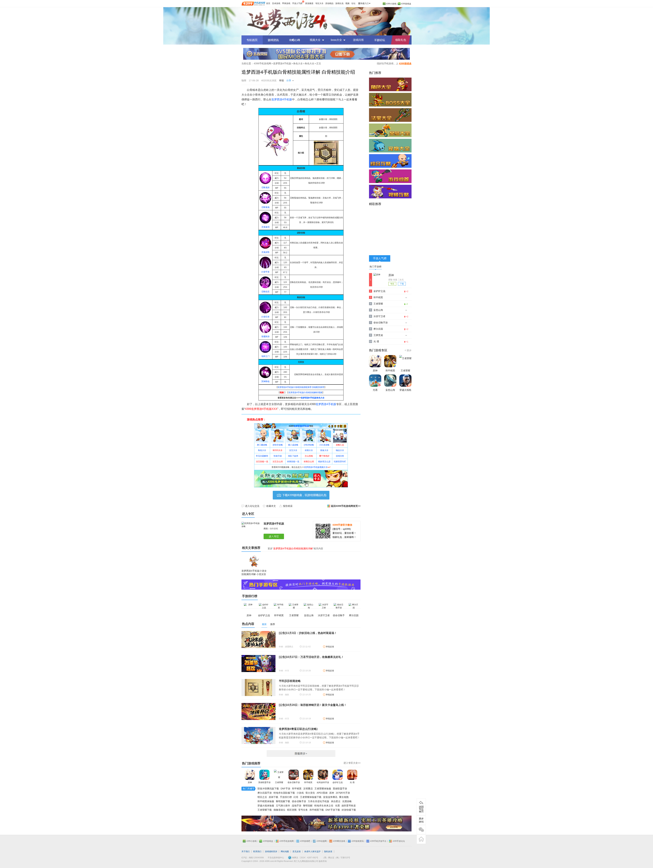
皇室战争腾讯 (330, 797)
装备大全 (324, 450)
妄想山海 (378, 310)
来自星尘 (335, 801)
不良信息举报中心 (276, 857)
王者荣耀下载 (264, 809)
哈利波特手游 (323, 782)
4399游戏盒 (406, 4)
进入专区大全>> (352, 762)
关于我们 (245, 851)
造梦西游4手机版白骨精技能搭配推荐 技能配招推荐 (301, 387)
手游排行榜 (286, 797)
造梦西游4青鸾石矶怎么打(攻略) (298, 728)
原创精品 (329, 3)
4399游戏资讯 (357, 841)
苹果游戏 (286, 3)
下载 (402, 284)
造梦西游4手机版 (326, 21)
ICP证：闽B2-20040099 (252, 857)
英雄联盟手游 (264, 782)
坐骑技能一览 (293, 461)
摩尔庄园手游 (264, 792)
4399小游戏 (391, 4)
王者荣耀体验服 (322, 788)
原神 (250, 782)
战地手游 (296, 805)
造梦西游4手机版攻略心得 (294, 40)
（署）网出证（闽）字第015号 (336, 857)
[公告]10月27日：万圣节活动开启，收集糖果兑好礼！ (311, 657)
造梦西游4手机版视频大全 (316, 467)
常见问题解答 (262, 456)
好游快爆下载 (349, 809)
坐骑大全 (309, 450)
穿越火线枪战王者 (405, 393)
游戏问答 (358, 39)
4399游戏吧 (305, 841)
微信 (421, 829)
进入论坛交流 (252, 506)
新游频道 (309, 3)
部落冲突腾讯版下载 (268, 788)
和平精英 (308, 782)
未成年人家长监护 (312, 851)
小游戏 (300, 792)
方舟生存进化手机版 (318, 801)
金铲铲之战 (337, 782)
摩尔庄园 (378, 328)
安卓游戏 (276, 3)
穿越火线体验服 (265, 805)
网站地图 (285, 851)
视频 (347, 3)
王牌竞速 (378, 335)
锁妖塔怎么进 (324, 461)
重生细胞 (344, 797)
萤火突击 (310, 792)
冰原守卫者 (379, 316)
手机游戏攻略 (421, 820)
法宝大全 (293, 450)
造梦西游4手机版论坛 (379, 40)
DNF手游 (285, 788)
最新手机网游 (301, 753)
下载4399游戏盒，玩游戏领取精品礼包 (301, 495)
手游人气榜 (297, 3)
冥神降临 (265, 381)
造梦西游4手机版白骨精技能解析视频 (305, 392)
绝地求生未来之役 (323, 805)
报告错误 (287, 506)
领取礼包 (400, 39)
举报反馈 (330, 646)
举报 (281, 80)
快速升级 (278, 456)
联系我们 (257, 851)
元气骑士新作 (283, 805)
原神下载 (273, 797)
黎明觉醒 (308, 805)
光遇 (337, 805)
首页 (268, 3)
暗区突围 (292, 809)
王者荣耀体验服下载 (310, 797)
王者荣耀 (279, 782)
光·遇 (352, 782)
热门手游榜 (375, 266)
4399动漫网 (321, 841)
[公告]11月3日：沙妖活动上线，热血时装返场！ (308, 633)
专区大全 (319, 3)
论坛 (353, 3)
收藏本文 (271, 506)
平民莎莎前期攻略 (290, 680)
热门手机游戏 (408, 350)
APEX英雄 (322, 792)
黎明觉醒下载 (283, 801)
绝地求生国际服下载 (284, 792)
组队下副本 (293, 456)
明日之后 (262, 797)
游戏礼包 (339, 3)
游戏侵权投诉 (271, 851)
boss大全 (336, 39)
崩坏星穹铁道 (348, 805)
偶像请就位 (279, 809)
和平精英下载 (316, 809)
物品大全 (340, 450)
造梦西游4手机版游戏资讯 (273, 40)
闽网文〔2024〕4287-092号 (305, 857)
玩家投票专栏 (340, 461)
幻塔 (296, 797)
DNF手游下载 (332, 809)
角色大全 (298, 63)
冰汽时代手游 (343, 792)
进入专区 (274, 536)
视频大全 (315, 39)
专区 (392, 284)
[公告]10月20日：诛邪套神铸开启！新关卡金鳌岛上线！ (313, 704)
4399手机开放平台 (378, 841)
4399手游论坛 (399, 841)
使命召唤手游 (294, 782)
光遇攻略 (347, 801)
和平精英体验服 (265, 801)
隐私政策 (328, 851)
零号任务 (303, 809)
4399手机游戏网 (262, 63)
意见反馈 (296, 851)
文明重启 (308, 788)
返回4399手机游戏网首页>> (346, 506)
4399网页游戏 (339, 841)
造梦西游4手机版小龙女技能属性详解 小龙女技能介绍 (254, 574)
